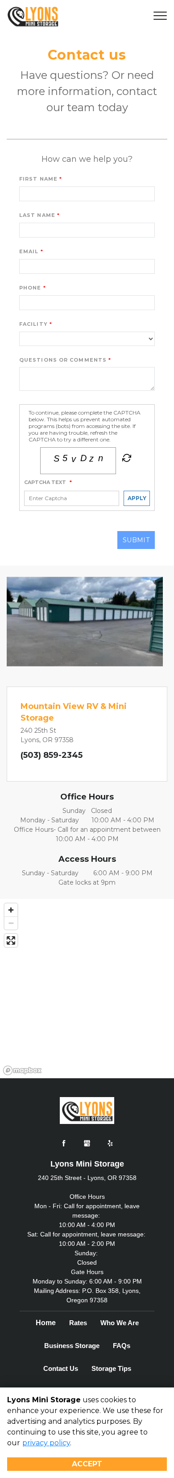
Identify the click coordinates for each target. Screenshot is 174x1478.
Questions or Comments (63, 360)
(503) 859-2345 (52, 755)
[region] (87, 988)
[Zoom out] (10, 922)
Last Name (37, 215)
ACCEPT (87, 1464)
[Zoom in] (10, 909)
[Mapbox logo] (22, 1070)
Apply (137, 498)
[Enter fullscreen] (10, 940)
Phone (30, 288)
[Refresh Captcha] (126, 459)
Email (29, 251)
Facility (33, 324)
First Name (38, 179)
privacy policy (46, 1443)
